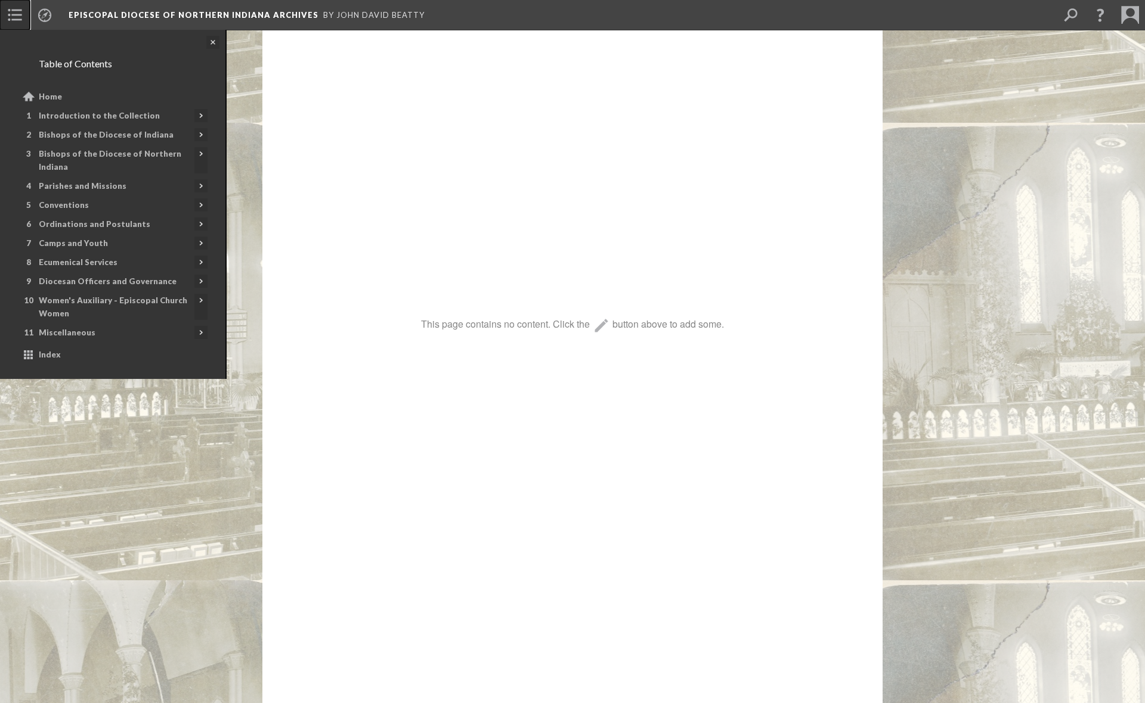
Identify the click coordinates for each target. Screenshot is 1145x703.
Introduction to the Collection (99, 115)
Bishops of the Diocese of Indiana (106, 134)
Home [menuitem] (50, 96)
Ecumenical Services (78, 262)
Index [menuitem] (50, 354)
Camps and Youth (73, 243)
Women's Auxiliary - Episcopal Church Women (113, 306)
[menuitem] (15, 15)
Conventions (64, 205)
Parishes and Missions (82, 186)
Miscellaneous (67, 332)
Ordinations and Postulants (94, 224)
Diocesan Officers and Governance (108, 281)
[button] (1100, 15)
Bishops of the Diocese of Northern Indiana (110, 160)
